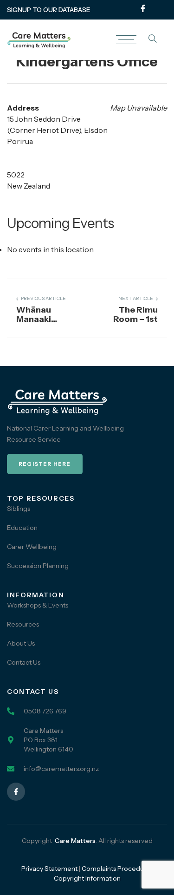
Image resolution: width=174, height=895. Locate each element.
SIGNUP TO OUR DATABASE (48, 10)
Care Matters (75, 840)
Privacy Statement (49, 868)
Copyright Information (87, 878)
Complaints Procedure (116, 868)
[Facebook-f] (143, 8)
